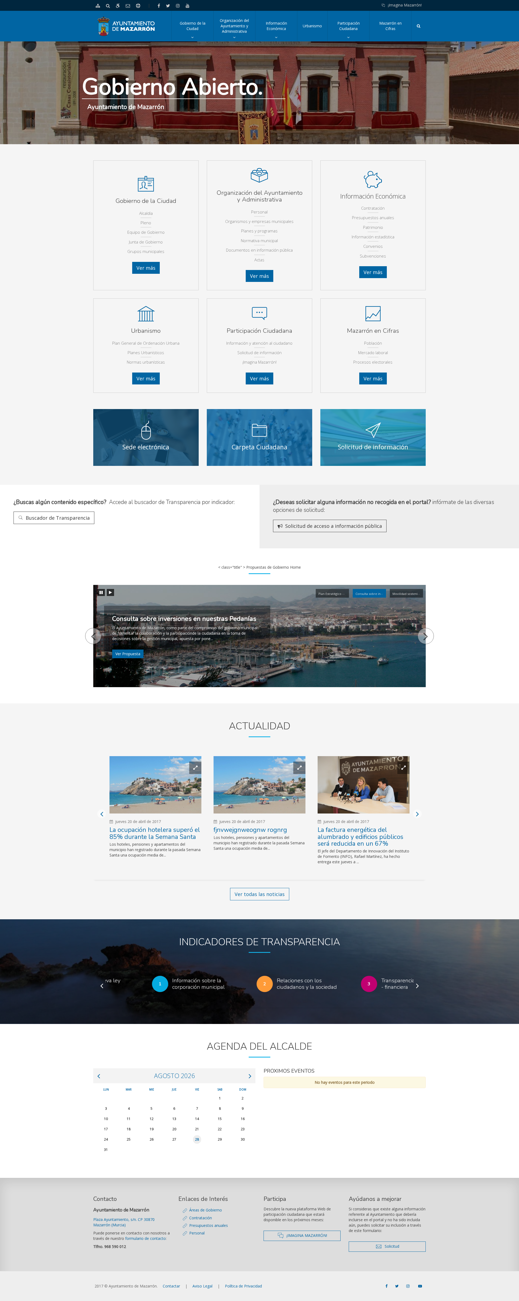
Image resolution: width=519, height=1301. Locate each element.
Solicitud (402, 1246)
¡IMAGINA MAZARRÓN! (312, 1235)
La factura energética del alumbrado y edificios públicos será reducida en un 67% (360, 837)
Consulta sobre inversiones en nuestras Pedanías (184, 618)
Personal (197, 1233)
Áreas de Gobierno (205, 1210)
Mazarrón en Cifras (390, 26)
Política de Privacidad (243, 1286)
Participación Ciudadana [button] (353, 31)
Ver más (148, 267)
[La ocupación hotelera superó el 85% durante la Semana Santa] (155, 785)
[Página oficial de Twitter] (397, 1286)
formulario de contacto (145, 1238)
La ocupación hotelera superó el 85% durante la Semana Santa (154, 833)
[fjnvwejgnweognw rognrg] (259, 785)
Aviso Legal (202, 1286)
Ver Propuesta (127, 653)
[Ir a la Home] (126, 26)
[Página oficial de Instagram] (408, 1286)
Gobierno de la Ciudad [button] (196, 31)
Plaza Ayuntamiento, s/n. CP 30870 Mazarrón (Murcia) (124, 1222)
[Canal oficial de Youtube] (420, 1286)
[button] (93, 636)
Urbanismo (312, 25)
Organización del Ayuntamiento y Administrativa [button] (237, 29)
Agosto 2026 (174, 1075)
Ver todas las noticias (260, 894)
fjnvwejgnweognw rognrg (250, 830)
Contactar (171, 1286)
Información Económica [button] (281, 31)
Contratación (200, 1217)
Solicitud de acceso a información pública (332, 526)
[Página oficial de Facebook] (387, 1286)
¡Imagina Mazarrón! (405, 5)
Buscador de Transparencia (56, 518)
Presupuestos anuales (208, 1225)
